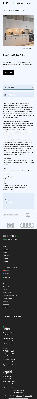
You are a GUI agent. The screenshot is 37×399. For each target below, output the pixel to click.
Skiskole (5, 258)
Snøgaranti (6, 307)
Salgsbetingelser (8, 298)
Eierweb (5, 301)
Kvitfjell (7, 270)
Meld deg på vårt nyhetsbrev (14, 316)
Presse (5, 289)
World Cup (6, 286)
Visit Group (19, 396)
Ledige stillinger (7, 292)
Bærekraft (6, 304)
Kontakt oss (6, 250)
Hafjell (7, 274)
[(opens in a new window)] (10, 214)
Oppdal (7, 277)
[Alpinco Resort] (8, 3)
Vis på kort (8, 202)
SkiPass (5, 253)
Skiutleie (5, 261)
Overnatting (6, 255)
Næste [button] (31, 48)
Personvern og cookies (10, 295)
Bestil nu (8, 72)
